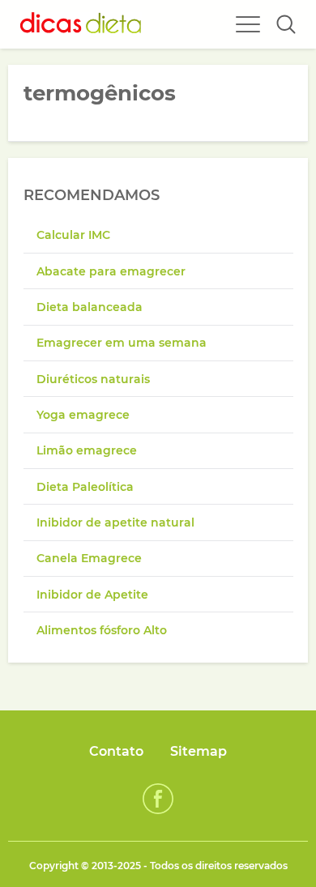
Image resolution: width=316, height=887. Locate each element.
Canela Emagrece (89, 558)
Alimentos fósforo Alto (101, 630)
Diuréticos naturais (93, 379)
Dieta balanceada (89, 307)
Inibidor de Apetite (92, 594)
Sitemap (198, 751)
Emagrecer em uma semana (121, 342)
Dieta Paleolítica (85, 487)
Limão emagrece (86, 450)
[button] (286, 24)
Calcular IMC (73, 235)
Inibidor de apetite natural (115, 522)
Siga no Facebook (158, 798)
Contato (116, 751)
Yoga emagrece (83, 414)
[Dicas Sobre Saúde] (81, 24)
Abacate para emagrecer (111, 271)
